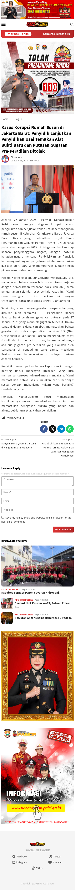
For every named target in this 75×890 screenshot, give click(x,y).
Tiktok (39, 868)
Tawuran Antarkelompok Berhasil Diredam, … (43, 619)
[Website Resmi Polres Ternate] (37, 23)
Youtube (57, 862)
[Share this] (44, 429)
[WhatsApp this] (70, 429)
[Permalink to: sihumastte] (5, 158)
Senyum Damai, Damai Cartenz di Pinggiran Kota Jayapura (18, 443)
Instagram (21, 862)
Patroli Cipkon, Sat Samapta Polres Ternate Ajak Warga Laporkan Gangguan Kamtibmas (58, 447)
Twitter (57, 856)
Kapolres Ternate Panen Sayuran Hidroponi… (31, 592)
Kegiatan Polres (10, 589)
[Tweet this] (52, 429)
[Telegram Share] (61, 429)
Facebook (22, 856)
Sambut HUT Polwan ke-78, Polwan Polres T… (42, 604)
